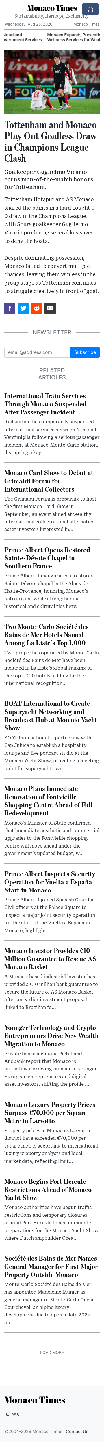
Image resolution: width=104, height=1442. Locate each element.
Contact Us (77, 1431)
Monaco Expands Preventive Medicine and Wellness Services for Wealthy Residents (49, 37)
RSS (14, 1414)
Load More (52, 1352)
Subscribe (85, 352)
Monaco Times (52, 7)
